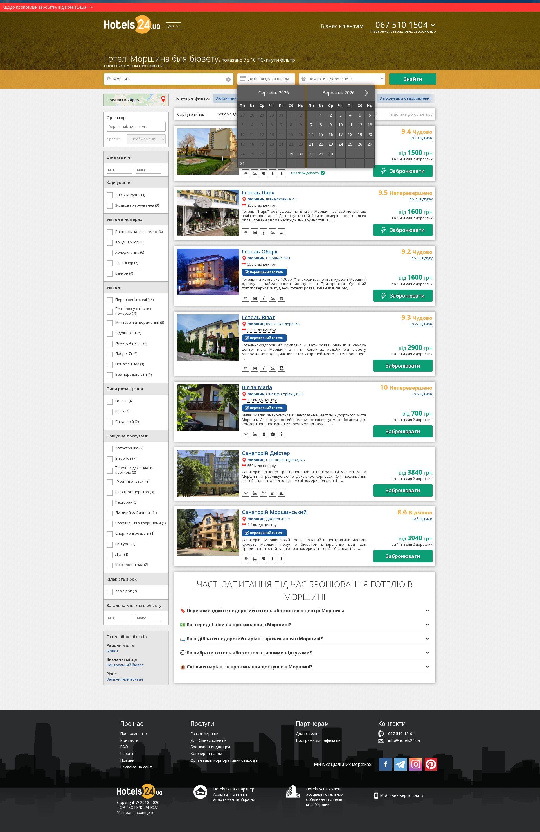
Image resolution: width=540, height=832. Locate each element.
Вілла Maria (257, 387)
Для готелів (307, 733)
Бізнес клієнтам (342, 26)
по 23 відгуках (421, 199)
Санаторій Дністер (266, 453)
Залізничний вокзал (125, 679)
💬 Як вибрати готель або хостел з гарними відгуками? (246, 653)
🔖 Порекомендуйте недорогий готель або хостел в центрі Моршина (262, 610)
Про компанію (133, 733)
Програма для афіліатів (318, 740)
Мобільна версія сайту (401, 795)
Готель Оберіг (260, 252)
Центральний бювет (125, 664)
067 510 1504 (401, 24)
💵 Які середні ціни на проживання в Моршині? (235, 625)
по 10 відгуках (421, 138)
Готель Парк (258, 193)
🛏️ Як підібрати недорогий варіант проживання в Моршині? (251, 639)
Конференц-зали (206, 753)
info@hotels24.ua (404, 740)
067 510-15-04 (401, 733)
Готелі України (204, 733)
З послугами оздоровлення (406, 98)
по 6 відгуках (422, 394)
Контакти (129, 740)
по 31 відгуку (422, 258)
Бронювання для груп (210, 746)
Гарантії (128, 753)
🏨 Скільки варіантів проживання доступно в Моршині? (246, 667)
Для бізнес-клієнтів (208, 740)
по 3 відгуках (422, 519)
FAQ (124, 746)
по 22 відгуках (421, 324)
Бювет (112, 650)
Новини (127, 760)
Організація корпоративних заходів (224, 760)
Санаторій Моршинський (274, 512)
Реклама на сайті (136, 767)
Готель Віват (258, 317)
